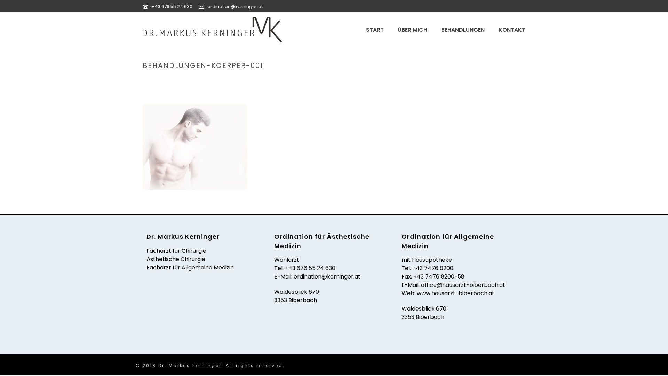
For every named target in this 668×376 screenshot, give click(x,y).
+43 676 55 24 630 (171, 6)
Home (349, 80)
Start (375, 30)
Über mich (412, 30)
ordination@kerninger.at (235, 6)
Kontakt (512, 30)
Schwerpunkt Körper (425, 80)
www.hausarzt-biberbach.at (455, 293)
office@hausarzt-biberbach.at (463, 285)
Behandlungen (463, 30)
